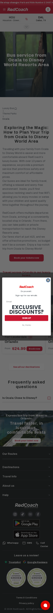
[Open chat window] (45, 605)
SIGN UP (26, 318)
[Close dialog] (48, 280)
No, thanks (26, 325)
